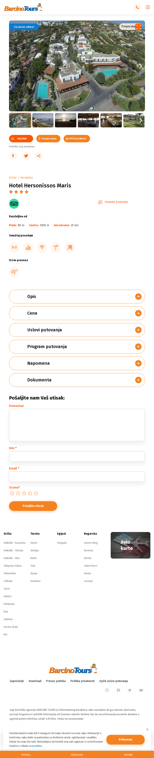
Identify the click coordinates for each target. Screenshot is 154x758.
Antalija (34, 550)
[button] (111, 66)
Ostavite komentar (116, 202)
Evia (6, 611)
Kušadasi (35, 581)
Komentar (16, 406)
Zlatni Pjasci (90, 566)
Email (14, 468)
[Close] (147, 729)
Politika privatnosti (82, 681)
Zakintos (8, 619)
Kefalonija (9, 604)
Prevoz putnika (56, 681)
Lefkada (8, 581)
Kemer (33, 543)
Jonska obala (11, 627)
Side (32, 566)
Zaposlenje (17, 681)
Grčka (12, 177)
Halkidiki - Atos (12, 558)
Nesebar (88, 550)
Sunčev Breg (91, 543)
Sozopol (88, 581)
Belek (33, 558)
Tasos (7, 589)
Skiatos (8, 596)
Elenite (87, 558)
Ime (13, 448)
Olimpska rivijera (13, 566)
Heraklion (26, 177)
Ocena (14, 487)
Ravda (87, 573)
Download (35, 681)
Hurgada (62, 543)
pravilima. (37, 746)
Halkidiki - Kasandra (14, 543)
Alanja (33, 573)
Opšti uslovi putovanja (113, 681)
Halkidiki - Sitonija (13, 550)
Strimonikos (10, 573)
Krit (5, 634)
